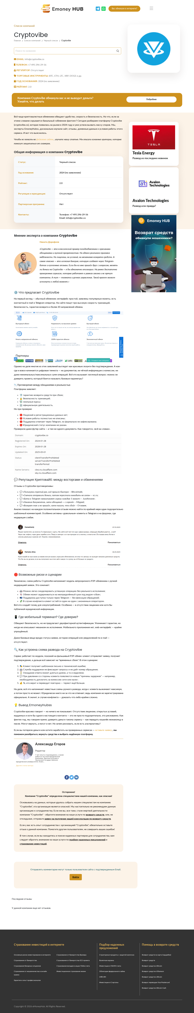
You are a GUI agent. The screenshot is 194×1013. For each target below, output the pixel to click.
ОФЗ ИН (102, 977)
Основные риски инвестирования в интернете (32, 955)
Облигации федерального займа (112, 971)
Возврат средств (148, 960)
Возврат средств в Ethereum (153, 971)
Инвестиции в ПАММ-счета (110, 966)
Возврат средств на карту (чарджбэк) (156, 955)
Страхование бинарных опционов (27, 966)
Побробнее (151, 99)
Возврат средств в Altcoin (152, 977)
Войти (75, 877)
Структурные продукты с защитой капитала (116, 955)
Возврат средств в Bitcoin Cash (154, 988)
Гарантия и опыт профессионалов (27, 980)
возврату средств (95, 815)
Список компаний (32, 41)
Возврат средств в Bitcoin (152, 966)
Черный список (51, 41)
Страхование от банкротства (25, 960)
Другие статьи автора (24, 765)
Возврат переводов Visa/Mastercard (156, 982)
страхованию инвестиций (33, 844)
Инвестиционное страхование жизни (71, 971)
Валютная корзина (106, 960)
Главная (17, 41)
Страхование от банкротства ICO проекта (73, 960)
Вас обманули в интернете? (124, 9)
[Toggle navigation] (151, 8)
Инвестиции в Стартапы (108, 982)
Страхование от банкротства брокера (71, 955)
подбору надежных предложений (87, 840)
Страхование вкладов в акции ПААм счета (73, 966)
